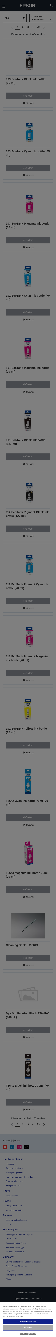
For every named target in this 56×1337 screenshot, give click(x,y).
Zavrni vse (28, 1327)
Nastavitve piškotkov (28, 1334)
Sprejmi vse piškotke (28, 1321)
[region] (28, 1319)
